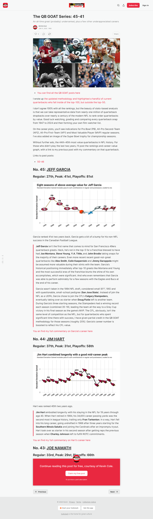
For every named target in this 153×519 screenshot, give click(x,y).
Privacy (72, 502)
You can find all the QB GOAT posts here (58, 93)
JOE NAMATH (59, 448)
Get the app (88, 508)
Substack (64, 514)
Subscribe (133, 5)
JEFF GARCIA (59, 169)
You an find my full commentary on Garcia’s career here (63, 331)
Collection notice (89, 502)
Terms (78, 502)
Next (112, 492)
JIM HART (56, 339)
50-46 (40, 161)
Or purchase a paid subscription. (76, 480)
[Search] (118, 5)
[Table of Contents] (2, 259)
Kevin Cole (43, 26)
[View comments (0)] (43, 34)
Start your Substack (70, 508)
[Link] (30, 169)
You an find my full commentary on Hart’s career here (61, 440)
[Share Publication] (123, 5)
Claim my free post (76, 473)
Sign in (145, 5)
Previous (42, 492)
